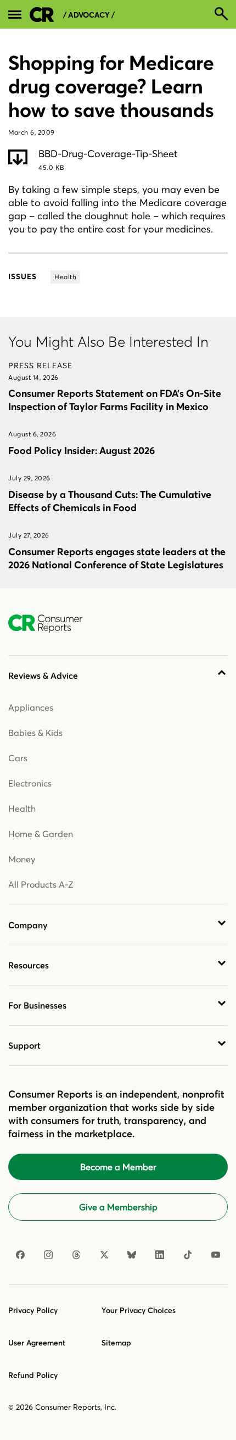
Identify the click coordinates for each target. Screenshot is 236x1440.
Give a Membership (118, 1206)
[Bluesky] (132, 1255)
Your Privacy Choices (139, 1310)
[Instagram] (48, 1255)
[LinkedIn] (160, 1255)
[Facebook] (20, 1255)
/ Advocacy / (89, 15)
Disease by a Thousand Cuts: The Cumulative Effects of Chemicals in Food (109, 501)
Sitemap (116, 1343)
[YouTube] (216, 1255)
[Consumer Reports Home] (50, 623)
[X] (104, 1255)
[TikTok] (188, 1255)
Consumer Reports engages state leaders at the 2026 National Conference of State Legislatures (117, 558)
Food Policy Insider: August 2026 (81, 450)
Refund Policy (33, 1375)
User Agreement (36, 1343)
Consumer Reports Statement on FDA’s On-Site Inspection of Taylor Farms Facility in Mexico (114, 400)
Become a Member (118, 1166)
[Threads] (76, 1255)
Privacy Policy (33, 1310)
